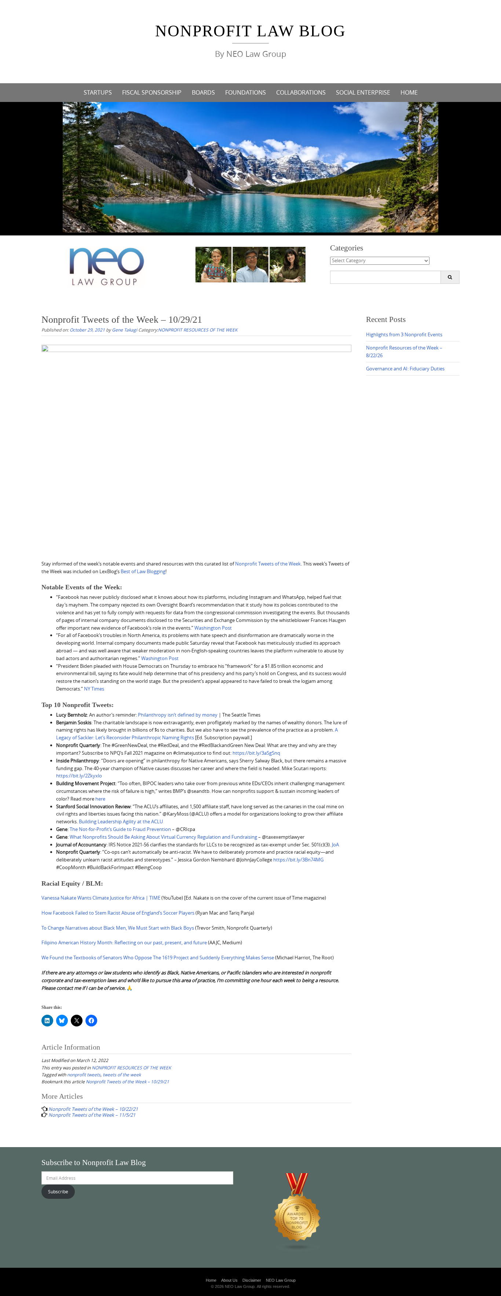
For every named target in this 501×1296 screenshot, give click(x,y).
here (100, 798)
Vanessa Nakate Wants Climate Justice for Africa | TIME (100, 897)
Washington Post (213, 628)
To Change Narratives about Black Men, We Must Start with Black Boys (117, 928)
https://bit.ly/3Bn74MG (298, 859)
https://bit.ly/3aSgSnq (256, 753)
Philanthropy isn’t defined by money (177, 714)
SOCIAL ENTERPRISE (363, 92)
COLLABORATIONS (301, 92)
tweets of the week (122, 1074)
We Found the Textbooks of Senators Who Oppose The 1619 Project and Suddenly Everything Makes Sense (157, 957)
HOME (409, 92)
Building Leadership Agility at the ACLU (121, 821)
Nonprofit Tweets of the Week (268, 563)
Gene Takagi (124, 330)
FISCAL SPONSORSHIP (152, 92)
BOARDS (203, 92)
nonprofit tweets (83, 1074)
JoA (335, 844)
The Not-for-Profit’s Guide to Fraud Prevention (120, 829)
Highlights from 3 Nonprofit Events (404, 334)
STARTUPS (98, 92)
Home (211, 1280)
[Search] (450, 277)
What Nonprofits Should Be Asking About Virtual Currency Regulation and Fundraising (163, 837)
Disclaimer (251, 1280)
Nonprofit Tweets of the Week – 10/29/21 (127, 1081)
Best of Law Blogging (143, 571)
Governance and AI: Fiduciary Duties (405, 368)
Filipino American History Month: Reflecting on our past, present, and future (124, 942)
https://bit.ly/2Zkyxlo (79, 775)
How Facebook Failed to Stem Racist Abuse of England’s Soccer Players (117, 912)
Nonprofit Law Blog (250, 31)
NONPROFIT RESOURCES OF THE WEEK (197, 330)
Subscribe (58, 1191)
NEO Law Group (281, 1280)
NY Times (94, 688)
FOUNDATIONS (245, 92)
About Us (229, 1280)
